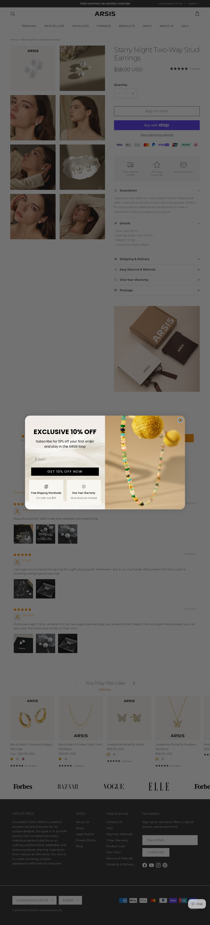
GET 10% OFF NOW (65, 471)
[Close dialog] (180, 420)
